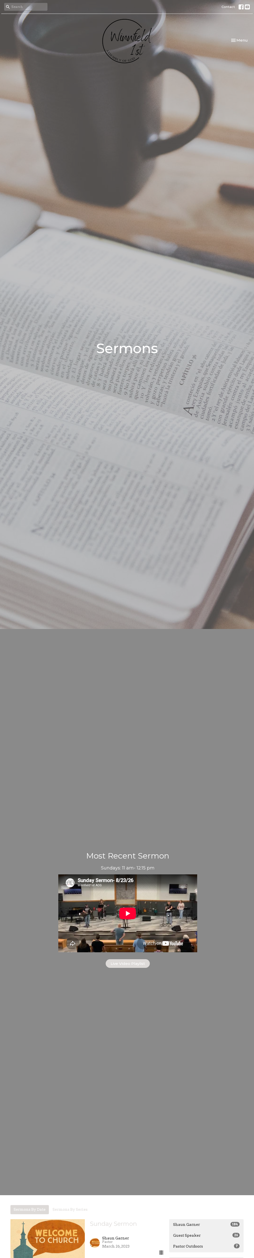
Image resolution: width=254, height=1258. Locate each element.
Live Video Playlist (128, 963)
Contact (228, 7)
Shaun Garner (205, 1224)
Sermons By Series (70, 1209)
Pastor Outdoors (205, 1246)
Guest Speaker (205, 1235)
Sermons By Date (30, 1209)
